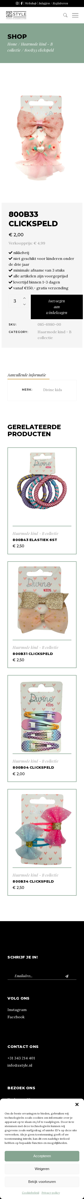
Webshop (30, 3)
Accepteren (42, 1156)
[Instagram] (17, 3)
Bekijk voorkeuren (42, 1182)
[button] (77, 1104)
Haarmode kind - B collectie (35, 533)
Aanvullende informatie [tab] (26, 374)
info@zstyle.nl (19, 1065)
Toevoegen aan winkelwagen (56, 306)
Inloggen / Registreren (53, 3)
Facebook (15, 1017)
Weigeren (42, 1169)
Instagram (17, 1009)
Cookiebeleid (30, 1192)
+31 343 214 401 (21, 1058)
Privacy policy (51, 1192)
